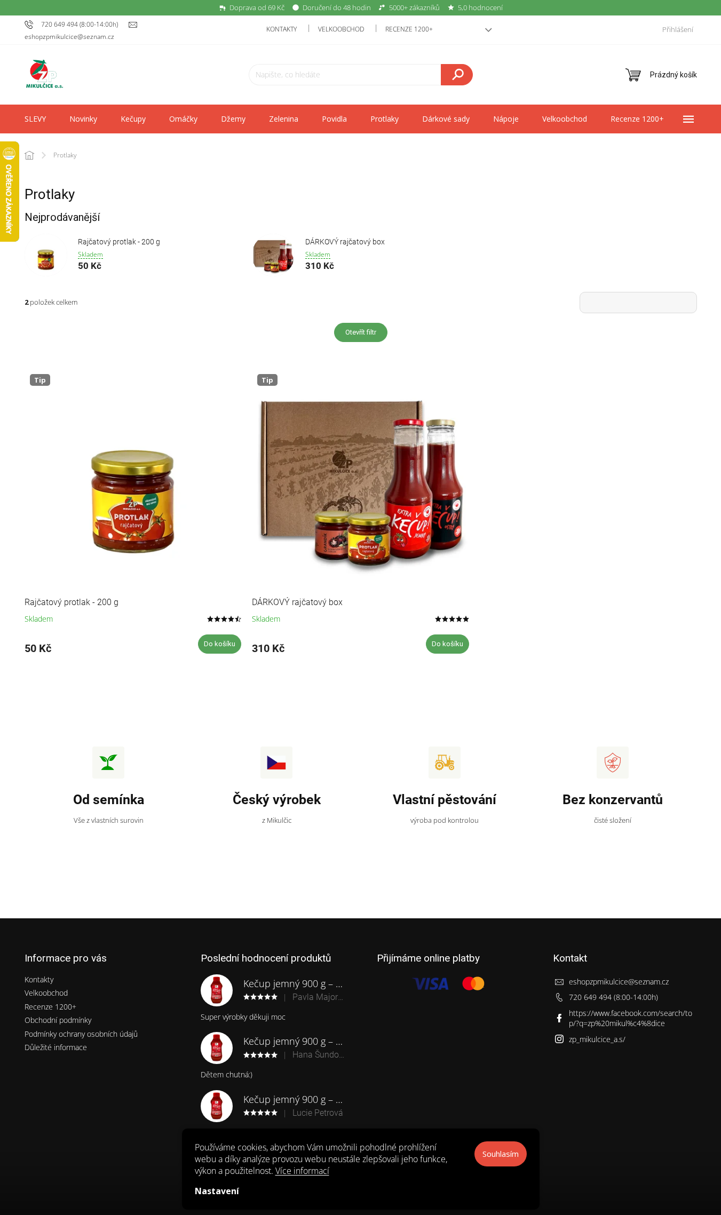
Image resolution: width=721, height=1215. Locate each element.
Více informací (302, 1171)
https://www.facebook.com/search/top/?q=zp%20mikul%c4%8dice (630, 1018)
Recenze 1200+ (409, 29)
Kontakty (281, 29)
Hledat (457, 74)
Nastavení (217, 1191)
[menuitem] (35, 119)
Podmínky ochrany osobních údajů (81, 1034)
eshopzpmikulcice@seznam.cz (619, 981)
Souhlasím (500, 1153)
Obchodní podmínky (58, 1020)
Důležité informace (56, 1047)
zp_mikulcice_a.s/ (597, 1039)
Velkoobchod (341, 29)
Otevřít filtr (360, 332)
